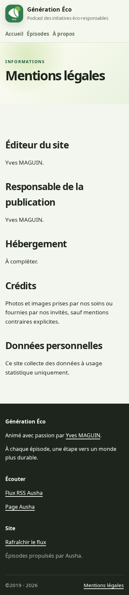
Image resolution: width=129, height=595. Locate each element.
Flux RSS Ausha (24, 492)
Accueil (14, 33)
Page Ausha (20, 506)
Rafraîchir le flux (25, 542)
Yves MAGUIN (83, 435)
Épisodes (38, 33)
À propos (64, 33)
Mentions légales (104, 585)
